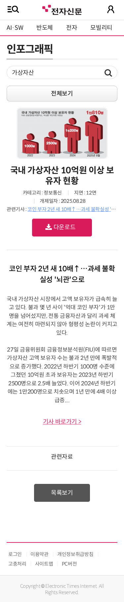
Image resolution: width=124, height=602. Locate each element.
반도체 (44, 27)
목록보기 (62, 492)
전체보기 (62, 93)
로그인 (15, 554)
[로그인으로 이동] (110, 9)
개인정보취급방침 (75, 554)
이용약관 (39, 554)
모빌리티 (101, 27)
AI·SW (15, 27)
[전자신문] (61, 9)
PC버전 (69, 564)
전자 (71, 27)
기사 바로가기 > (62, 421)
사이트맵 (44, 564)
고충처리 (17, 564)
